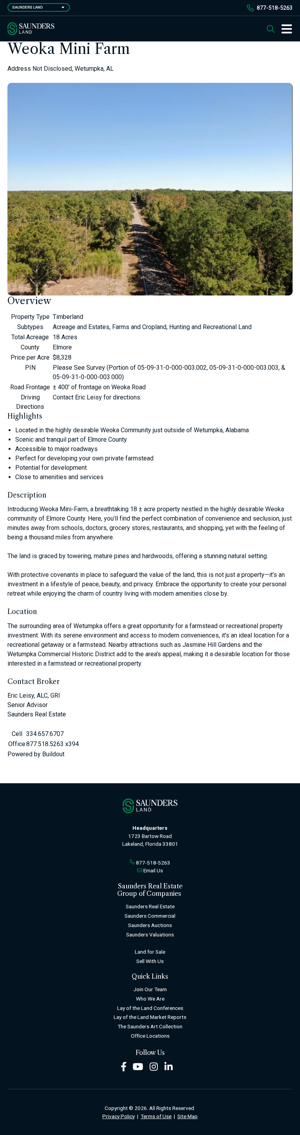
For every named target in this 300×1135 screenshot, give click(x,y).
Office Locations (150, 1036)
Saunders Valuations (150, 934)
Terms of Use (156, 1116)
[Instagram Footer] (154, 1066)
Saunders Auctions (150, 925)
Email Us (153, 870)
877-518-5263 (275, 8)
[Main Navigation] (284, 29)
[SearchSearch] (271, 28)
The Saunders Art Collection (150, 1026)
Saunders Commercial (150, 916)
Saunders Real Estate (150, 906)
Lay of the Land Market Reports (150, 1017)
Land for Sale (150, 952)
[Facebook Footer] (124, 1066)
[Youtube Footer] (138, 1066)
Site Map (187, 1116)
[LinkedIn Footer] (168, 1066)
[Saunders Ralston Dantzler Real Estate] (30, 28)
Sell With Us (150, 961)
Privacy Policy (118, 1116)
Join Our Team (150, 989)
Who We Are (150, 998)
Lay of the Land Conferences (150, 1008)
